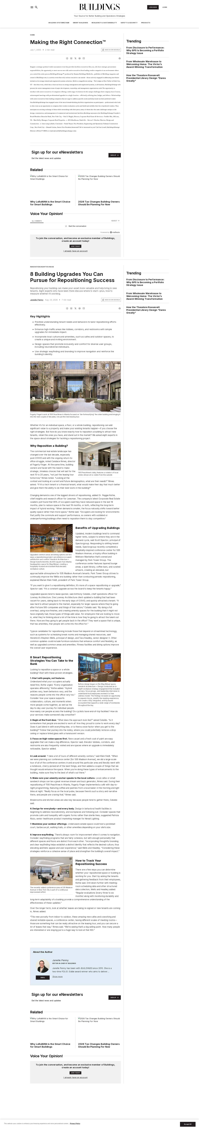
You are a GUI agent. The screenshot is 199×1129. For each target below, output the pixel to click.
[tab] (37, 221)
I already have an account (75, 251)
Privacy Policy (75, 1123)
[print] (120, 58)
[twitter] (75, 58)
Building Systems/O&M (59, 23)
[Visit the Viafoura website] (115, 232)
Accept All (187, 1124)
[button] (32, 7)
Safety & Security (129, 23)
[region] (75, 227)
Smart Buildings (80, 23)
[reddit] (79, 58)
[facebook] (67, 58)
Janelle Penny (36, 300)
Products (145, 23)
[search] (36, 7)
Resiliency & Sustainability (104, 23)
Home (32, 35)
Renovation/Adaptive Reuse (42, 267)
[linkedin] (71, 58)
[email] (84, 58)
